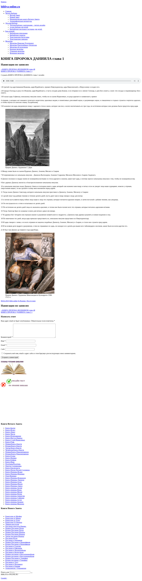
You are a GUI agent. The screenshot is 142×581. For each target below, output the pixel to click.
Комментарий (7, 337)
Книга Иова (9, 462)
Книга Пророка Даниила (14, 480)
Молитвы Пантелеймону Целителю (23, 45)
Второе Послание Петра (14, 530)
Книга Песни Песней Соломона (17, 470)
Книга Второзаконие (13, 436)
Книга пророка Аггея (13, 500)
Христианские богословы (19, 37)
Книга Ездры (10, 456)
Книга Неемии (11, 458)
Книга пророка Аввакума (15, 496)
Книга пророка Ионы (13, 490)
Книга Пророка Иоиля (13, 484)
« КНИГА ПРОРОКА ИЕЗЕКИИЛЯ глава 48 (18, 69)
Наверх (3, 2)
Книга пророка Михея (13, 492)
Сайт (3, 349)
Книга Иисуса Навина (13, 438)
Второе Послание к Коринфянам (17, 544)
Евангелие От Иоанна (13, 522)
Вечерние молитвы (17, 53)
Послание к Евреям (12, 566)
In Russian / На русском (27, 301)
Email (3, 345)
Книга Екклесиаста (12, 468)
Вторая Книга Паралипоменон (17, 454)
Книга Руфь (9, 442)
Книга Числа (10, 434)
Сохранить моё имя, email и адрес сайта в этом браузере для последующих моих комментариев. (40, 353)
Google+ (4, 578)
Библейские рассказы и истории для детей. (26, 29)
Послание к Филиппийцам (15, 550)
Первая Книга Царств (13, 444)
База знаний (9, 31)
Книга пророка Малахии (14, 504)
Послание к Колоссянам (14, 552)
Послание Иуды (11, 538)
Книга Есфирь (10, 460)
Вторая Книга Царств (13, 446)
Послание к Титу (11, 562)
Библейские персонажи (19, 33)
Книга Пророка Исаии (13, 472)
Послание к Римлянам (13, 540)
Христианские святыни (19, 39)
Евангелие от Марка (13, 518)
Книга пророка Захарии (14, 502)
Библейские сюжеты (17, 35)
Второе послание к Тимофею (16, 560)
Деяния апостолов (12, 524)
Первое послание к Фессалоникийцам (19, 554)
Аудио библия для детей (19, 27)
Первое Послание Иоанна (15, 532)
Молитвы (9, 41)
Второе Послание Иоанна (15, 534)
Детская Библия (11, 23)
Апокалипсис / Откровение (15, 568)
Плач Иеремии (10, 476)
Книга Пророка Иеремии (14, 474)
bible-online (13, 301)
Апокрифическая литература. (21, 21)
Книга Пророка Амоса (13, 486)
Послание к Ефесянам (13, 548)
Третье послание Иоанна (14, 536)
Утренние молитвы (17, 51)
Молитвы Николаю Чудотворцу (22, 43)
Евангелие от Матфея (13, 516)
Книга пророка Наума (13, 494)
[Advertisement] (19, 404)
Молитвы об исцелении (19, 47)
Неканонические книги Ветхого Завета (24, 19)
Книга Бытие (10, 428)
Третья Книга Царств (13, 448)
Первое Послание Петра (14, 528)
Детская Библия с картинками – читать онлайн (27, 25)
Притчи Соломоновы (13, 466)
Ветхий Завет (15, 15)
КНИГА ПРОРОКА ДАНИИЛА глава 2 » (17, 71)
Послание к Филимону (14, 564)
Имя (3, 341)
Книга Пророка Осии (13, 482)
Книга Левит (10, 432)
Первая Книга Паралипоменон (17, 452)
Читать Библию (11, 13)
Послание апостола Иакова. (15, 526)
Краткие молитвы (16, 49)
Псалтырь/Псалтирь (12, 464)
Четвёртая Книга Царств (14, 450)
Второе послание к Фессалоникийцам (19, 556)
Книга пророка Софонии (14, 498)
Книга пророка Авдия (13, 488)
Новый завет (14, 17)
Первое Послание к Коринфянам (17, 542)
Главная (8, 11)
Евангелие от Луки (12, 520)
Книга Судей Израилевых (15, 440)
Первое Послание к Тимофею (16, 558)
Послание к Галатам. (13, 546)
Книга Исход (10, 430)
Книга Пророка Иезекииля (15, 478)
